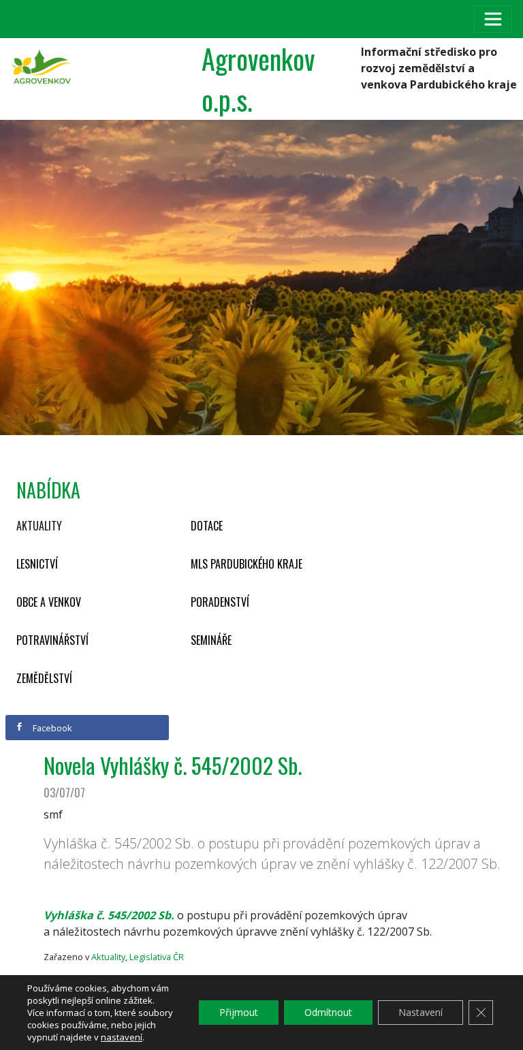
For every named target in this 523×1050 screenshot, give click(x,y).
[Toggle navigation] (493, 19)
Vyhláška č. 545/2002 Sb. (109, 915)
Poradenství (220, 602)
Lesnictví (37, 564)
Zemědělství (44, 678)
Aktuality (39, 526)
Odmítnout (328, 1012)
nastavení (121, 1037)
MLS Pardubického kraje (246, 564)
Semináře (211, 640)
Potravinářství (52, 640)
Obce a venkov (48, 602)
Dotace (207, 526)
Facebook (51, 728)
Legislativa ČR (156, 957)
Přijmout (238, 1012)
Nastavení (420, 1012)
